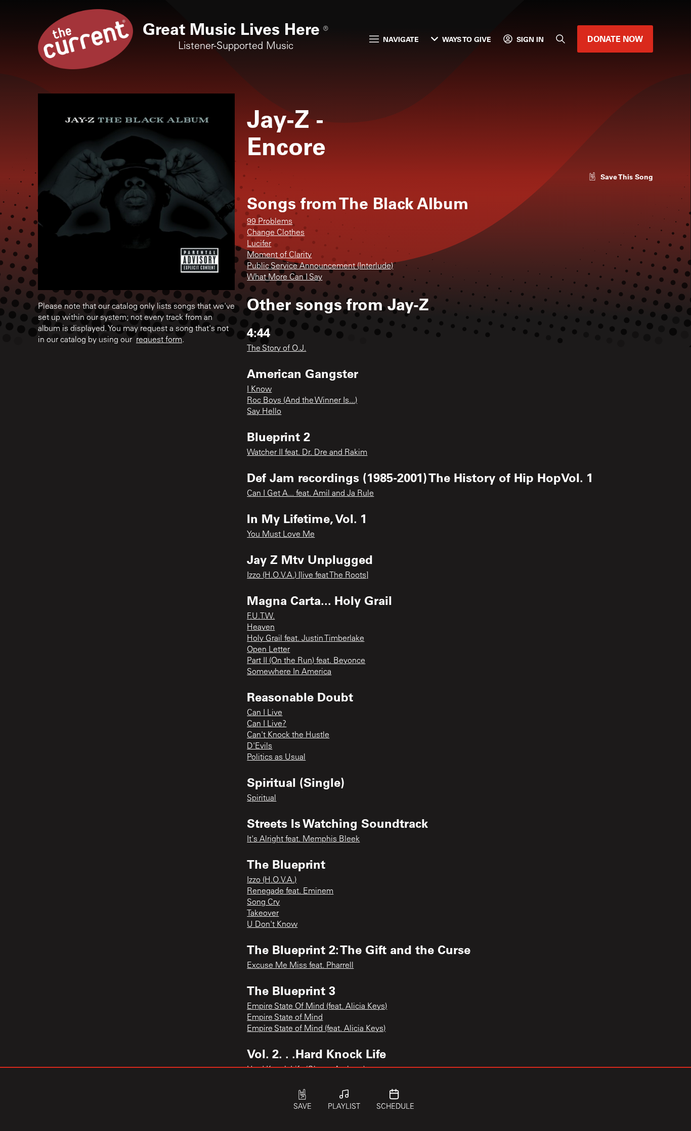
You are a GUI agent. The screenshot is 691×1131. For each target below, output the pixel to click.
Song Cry (263, 903)
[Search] (560, 38)
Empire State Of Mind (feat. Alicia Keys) (317, 1007)
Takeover (263, 914)
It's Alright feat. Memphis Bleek (303, 839)
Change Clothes (276, 233)
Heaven (261, 628)
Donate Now (615, 38)
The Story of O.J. (276, 349)
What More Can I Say (284, 277)
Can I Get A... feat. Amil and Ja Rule (310, 494)
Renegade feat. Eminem (290, 891)
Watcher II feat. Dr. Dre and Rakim (307, 453)
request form (159, 340)
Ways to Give (466, 39)
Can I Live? (266, 724)
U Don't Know (272, 925)
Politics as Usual (276, 757)
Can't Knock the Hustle (288, 735)
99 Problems (269, 222)
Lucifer (259, 244)
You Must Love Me (281, 535)
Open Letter (268, 650)
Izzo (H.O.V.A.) (271, 880)
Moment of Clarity (279, 255)
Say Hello (264, 412)
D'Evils (259, 746)
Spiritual (261, 798)
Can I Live (264, 713)
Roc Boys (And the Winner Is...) (302, 401)
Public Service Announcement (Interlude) (320, 266)
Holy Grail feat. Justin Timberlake (305, 639)
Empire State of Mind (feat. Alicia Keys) (316, 1029)
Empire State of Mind (285, 1018)
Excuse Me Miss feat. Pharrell (300, 966)
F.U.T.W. (261, 616)
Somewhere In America (289, 672)
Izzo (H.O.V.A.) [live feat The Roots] (307, 576)
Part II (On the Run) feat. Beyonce (306, 661)
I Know (259, 390)
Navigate (401, 39)
